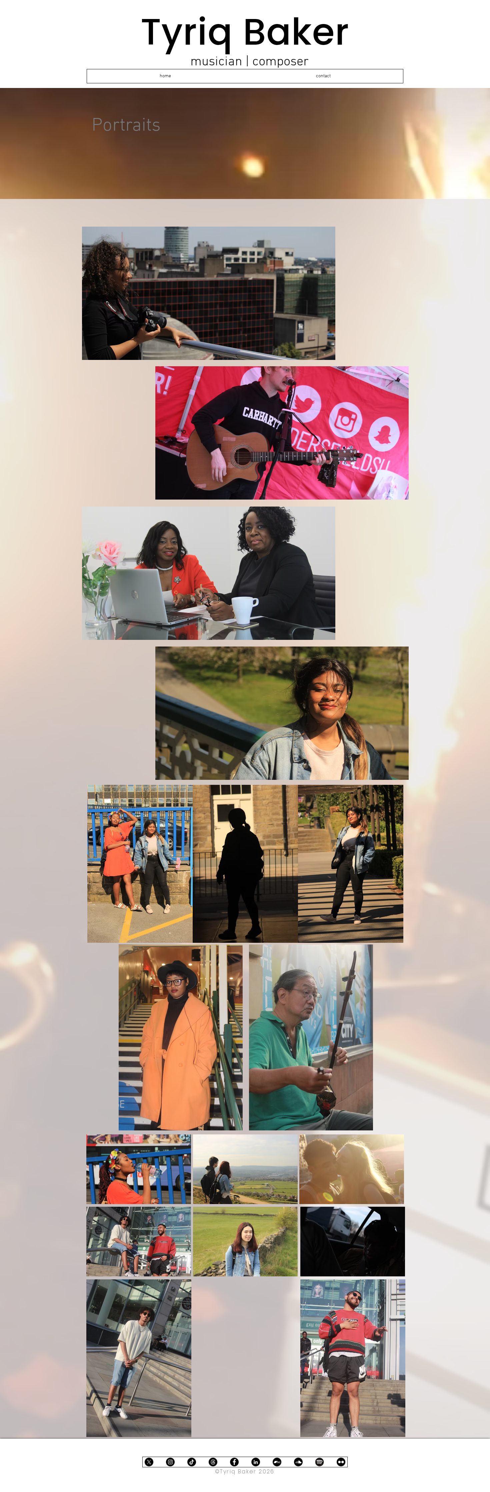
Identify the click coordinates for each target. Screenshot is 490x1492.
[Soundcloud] (298, 1462)
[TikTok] (191, 1462)
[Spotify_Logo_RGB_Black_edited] (319, 1462)
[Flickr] (341, 1462)
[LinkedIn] (255, 1462)
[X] (149, 1462)
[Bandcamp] (277, 1462)
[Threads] (213, 1462)
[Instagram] (170, 1462)
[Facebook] (234, 1462)
